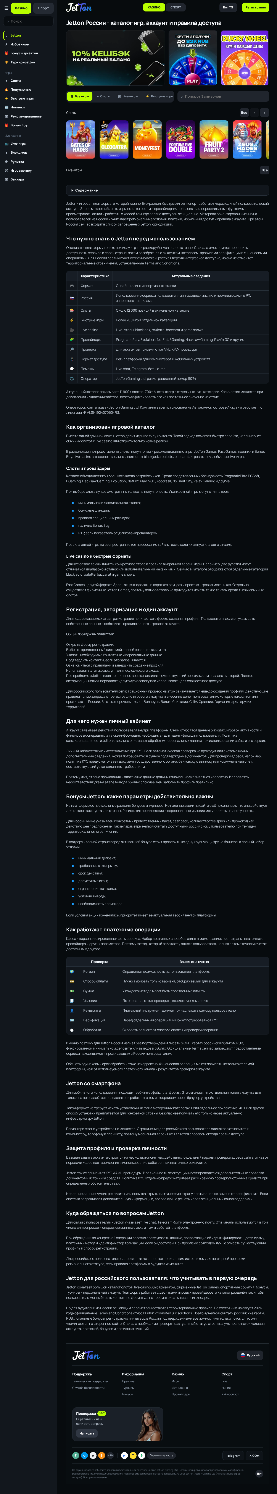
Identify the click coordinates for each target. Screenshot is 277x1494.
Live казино (180, 1388)
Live (224, 1381)
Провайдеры (181, 1394)
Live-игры (15, 143)
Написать (87, 1433)
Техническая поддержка (90, 1381)
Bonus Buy (16, 125)
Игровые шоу (18, 170)
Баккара (14, 179)
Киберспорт (230, 1394)
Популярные (18, 89)
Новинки (15, 107)
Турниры (128, 1388)
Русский (253, 1355)
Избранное (17, 44)
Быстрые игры (19, 98)
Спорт (43, 8)
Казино (21, 8)
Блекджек (16, 152)
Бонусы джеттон (21, 53)
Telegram (233, 1456)
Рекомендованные (23, 116)
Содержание (86, 190)
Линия (226, 1388)
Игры (175, 1381)
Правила (128, 1381)
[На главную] (79, 7)
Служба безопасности (88, 1388)
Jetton (13, 35)
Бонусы (127, 1394)
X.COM (254, 1456)
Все (244, 112)
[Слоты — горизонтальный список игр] (167, 139)
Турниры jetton (20, 62)
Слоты (13, 80)
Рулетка (14, 161)
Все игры (80, 96)
